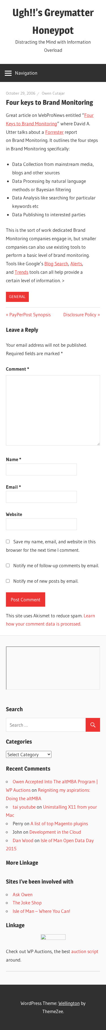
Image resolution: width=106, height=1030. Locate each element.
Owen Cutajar (53, 93)
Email (13, 487)
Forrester (54, 132)
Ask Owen (23, 894)
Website (14, 514)
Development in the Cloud (55, 832)
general (17, 296)
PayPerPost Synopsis (30, 314)
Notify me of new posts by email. (45, 581)
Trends (21, 272)
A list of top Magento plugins (59, 823)
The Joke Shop (27, 903)
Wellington (69, 1003)
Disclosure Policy (79, 314)
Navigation (26, 73)
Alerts (76, 263)
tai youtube (24, 807)
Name (13, 459)
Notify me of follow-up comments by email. (56, 565)
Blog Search (56, 263)
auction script (84, 951)
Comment (17, 369)
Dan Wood (23, 840)
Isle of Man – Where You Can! (41, 911)
